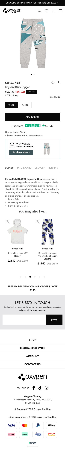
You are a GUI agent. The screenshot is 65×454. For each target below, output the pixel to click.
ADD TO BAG (32, 116)
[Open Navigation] (60, 11)
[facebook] (35, 388)
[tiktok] (41, 388)
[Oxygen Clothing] (12, 10)
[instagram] (47, 388)
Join (54, 319)
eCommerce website (18, 417)
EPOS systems (37, 417)
